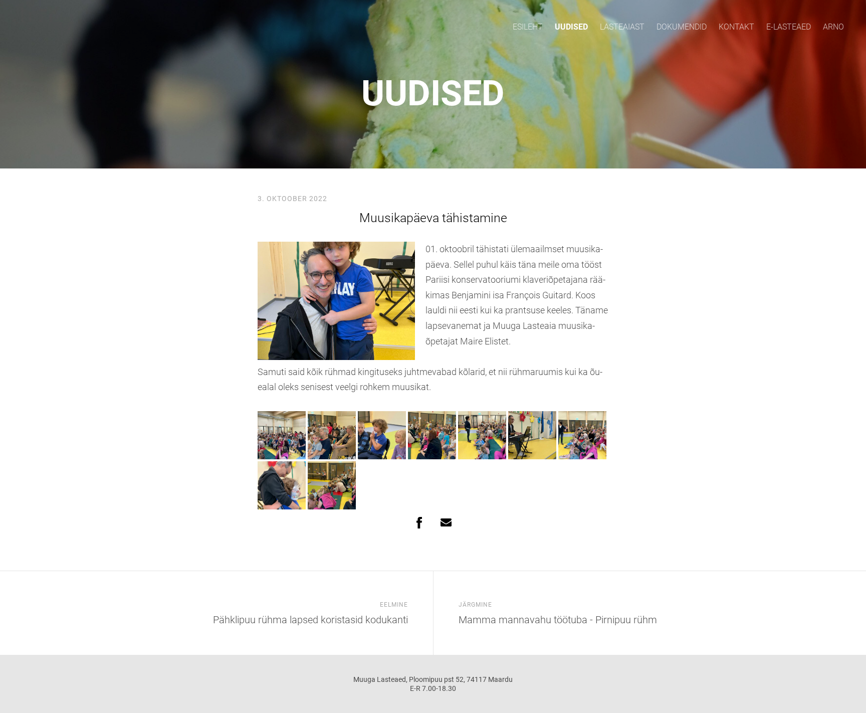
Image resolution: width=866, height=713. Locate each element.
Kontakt (736, 27)
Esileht (528, 27)
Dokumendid (682, 27)
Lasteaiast (622, 27)
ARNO (833, 27)
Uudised (571, 27)
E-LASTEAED (788, 27)
